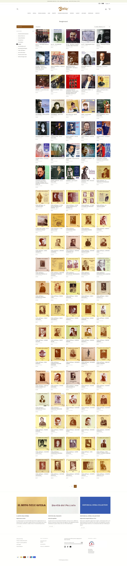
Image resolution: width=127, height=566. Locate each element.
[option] (63, 1)
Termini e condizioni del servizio (22, 540)
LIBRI (49, 13)
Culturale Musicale (91, 551)
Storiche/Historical (22, 46)
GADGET (77, 13)
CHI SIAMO (84, 13)
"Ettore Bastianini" (91, 552)
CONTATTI (97, 13)
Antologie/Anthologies (22, 48)
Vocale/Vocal (20, 40)
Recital (20, 26)
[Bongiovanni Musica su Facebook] (68, 547)
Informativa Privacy (20, 538)
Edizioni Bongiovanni (22, 56)
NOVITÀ (29, 13)
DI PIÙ (51, 526)
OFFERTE (72, 13)
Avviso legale (19, 544)
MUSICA (34, 13)
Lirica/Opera (20, 42)
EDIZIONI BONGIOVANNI (63, 13)
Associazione (90, 549)
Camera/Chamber (21, 37)
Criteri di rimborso (20, 546)
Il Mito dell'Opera (21, 50)
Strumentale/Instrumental (23, 33)
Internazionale (90, 550)
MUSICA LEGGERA (42, 13)
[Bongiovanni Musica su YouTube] (70, 547)
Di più (19, 526)
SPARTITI (54, 13)
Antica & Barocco (21, 35)
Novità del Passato (21, 52)
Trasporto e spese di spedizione (22, 542)
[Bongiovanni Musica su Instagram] (65, 547)
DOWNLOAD (90, 13)
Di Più (83, 527)
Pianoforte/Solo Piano (22, 54)
